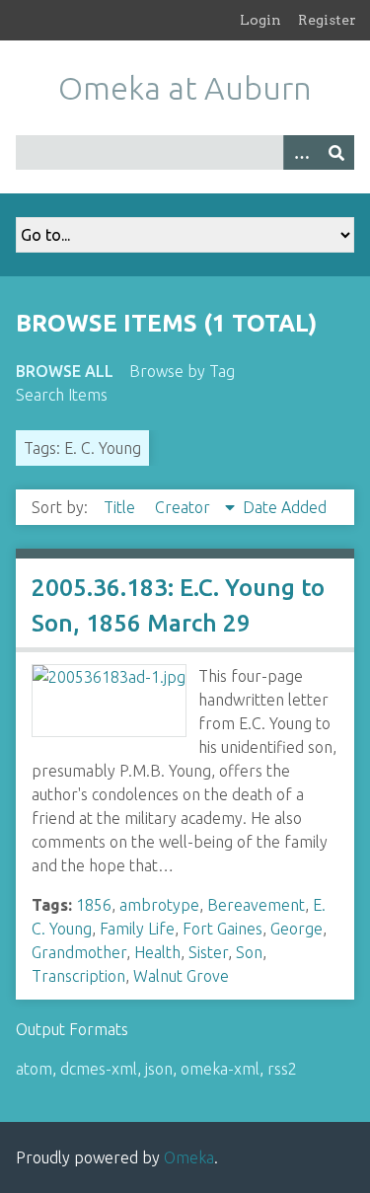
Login (260, 20)
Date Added (285, 507)
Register (327, 20)
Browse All (64, 371)
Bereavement (256, 905)
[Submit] (336, 152)
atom (34, 1069)
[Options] (301, 152)
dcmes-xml (98, 1069)
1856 (93, 905)
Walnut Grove (181, 976)
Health (157, 952)
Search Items (62, 395)
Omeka (189, 1157)
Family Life (137, 928)
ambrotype (159, 905)
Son (249, 952)
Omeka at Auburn (185, 88)
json (159, 1069)
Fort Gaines (222, 928)
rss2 (282, 1069)
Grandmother (79, 952)
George (296, 928)
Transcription (78, 976)
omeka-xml (220, 1069)
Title (121, 507)
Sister (208, 952)
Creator (184, 507)
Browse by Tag (182, 371)
